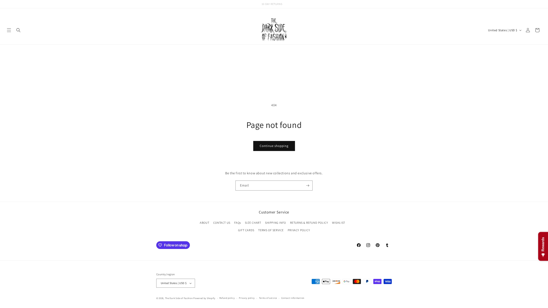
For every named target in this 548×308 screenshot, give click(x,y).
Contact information (292, 297)
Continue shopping (274, 146)
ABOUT (204, 223)
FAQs (237, 223)
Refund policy (227, 297)
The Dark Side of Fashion (179, 298)
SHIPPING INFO (275, 223)
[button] (9, 30)
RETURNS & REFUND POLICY (309, 223)
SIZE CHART (253, 223)
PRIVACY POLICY (299, 230)
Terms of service (268, 297)
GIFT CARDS (246, 230)
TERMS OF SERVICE (271, 230)
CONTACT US (221, 223)
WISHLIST (338, 223)
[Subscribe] (307, 186)
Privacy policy (247, 297)
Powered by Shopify (204, 298)
